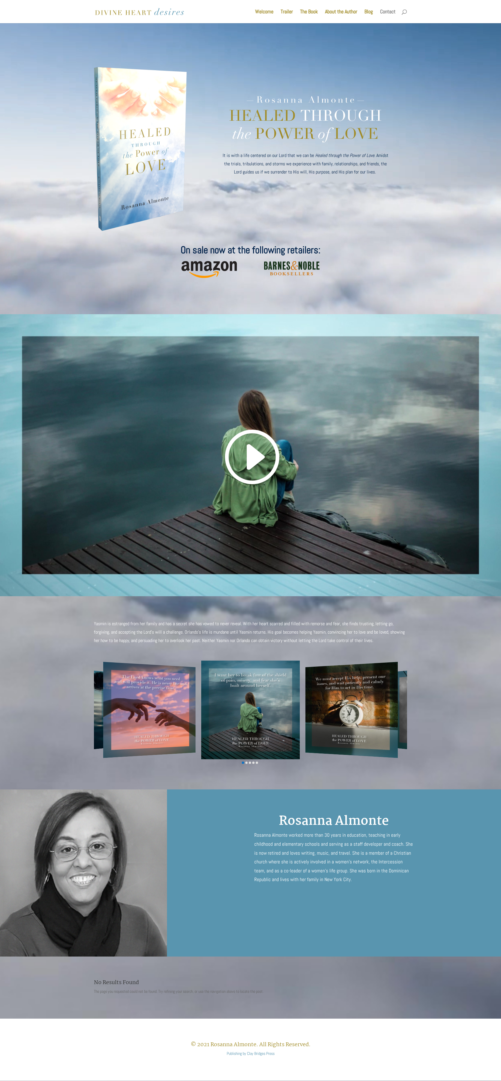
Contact (387, 12)
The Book (309, 12)
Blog (368, 12)
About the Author (341, 12)
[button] (243, 763)
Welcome (264, 12)
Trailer (287, 12)
